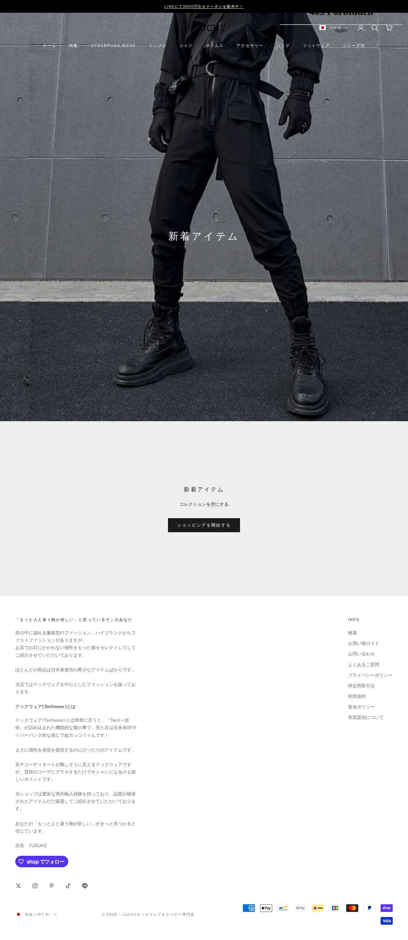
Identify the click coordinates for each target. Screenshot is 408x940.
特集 (73, 45)
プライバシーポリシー (370, 675)
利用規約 (357, 696)
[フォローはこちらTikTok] (68, 886)
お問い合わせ (361, 654)
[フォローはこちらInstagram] (35, 886)
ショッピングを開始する (204, 524)
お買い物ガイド (363, 643)
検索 (352, 633)
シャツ (186, 45)
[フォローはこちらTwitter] (18, 886)
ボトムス (215, 45)
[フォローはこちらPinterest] (51, 886)
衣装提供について (366, 717)
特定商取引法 (361, 686)
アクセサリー (250, 45)
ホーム (49, 45)
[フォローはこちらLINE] (85, 886)
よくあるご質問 (363, 665)
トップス (158, 45)
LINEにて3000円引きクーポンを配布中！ (204, 6)
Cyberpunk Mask (113, 45)
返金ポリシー (361, 707)
